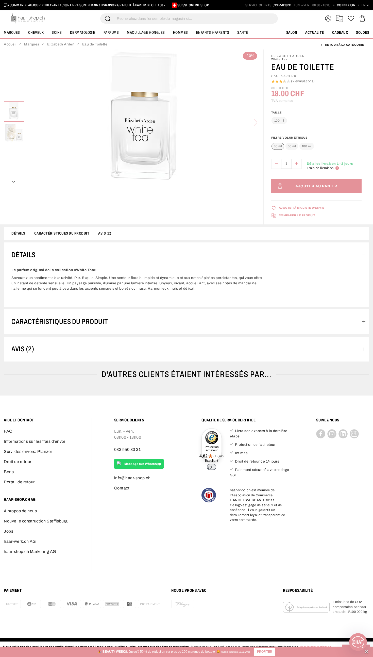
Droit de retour (17, 461)
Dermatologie (82, 32)
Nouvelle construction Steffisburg (36, 521)
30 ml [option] (278, 146)
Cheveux (36, 32)
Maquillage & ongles (146, 32)
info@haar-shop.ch (132, 478)
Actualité (314, 32)
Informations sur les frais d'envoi (34, 441)
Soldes (362, 32)
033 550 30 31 (282, 5)
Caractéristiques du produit (62, 233)
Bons (9, 472)
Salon (291, 32)
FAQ (8, 431)
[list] (144, 123)
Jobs (8, 531)
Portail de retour (19, 482)
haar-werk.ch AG (20, 541)
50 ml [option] (292, 146)
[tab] (186, 254)
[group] (316, 144)
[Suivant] (255, 122)
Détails (18, 233)
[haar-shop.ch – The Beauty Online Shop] (28, 18)
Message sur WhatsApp (142, 464)
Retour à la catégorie (344, 44)
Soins (57, 32)
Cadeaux (340, 32)
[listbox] (292, 146)
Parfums (111, 32)
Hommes (180, 32)
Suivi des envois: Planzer (28, 451)
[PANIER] (362, 18)
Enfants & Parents (212, 32)
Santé (242, 32)
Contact (122, 488)
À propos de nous (20, 511)
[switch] (211, 467)
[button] (264, 652)
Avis (104, 233)
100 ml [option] (307, 146)
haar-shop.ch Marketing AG (30, 551)
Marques (12, 32)
